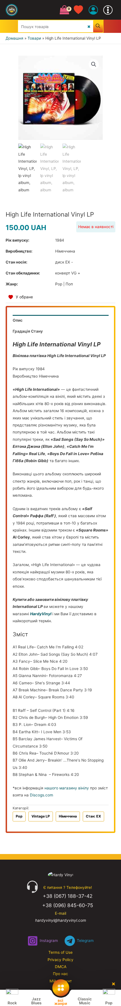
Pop (19, 816)
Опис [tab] (18, 320)
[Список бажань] (81, 10)
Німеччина (68, 816)
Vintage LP (41, 816)
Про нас (60, 973)
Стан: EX (93, 816)
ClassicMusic (85, 1001)
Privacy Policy (60, 959)
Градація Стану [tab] (28, 331)
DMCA (60, 966)
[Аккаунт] (93, 10)
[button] (94, 64)
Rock (12, 1003)
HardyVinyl (40, 614)
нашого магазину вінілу (66, 788)
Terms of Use (60, 952)
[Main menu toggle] (108, 10)
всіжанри (60, 1001)
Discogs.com (41, 795)
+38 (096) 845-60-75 (67, 905)
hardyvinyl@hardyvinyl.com (60, 920)
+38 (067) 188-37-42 (68, 896)
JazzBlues (36, 1001)
